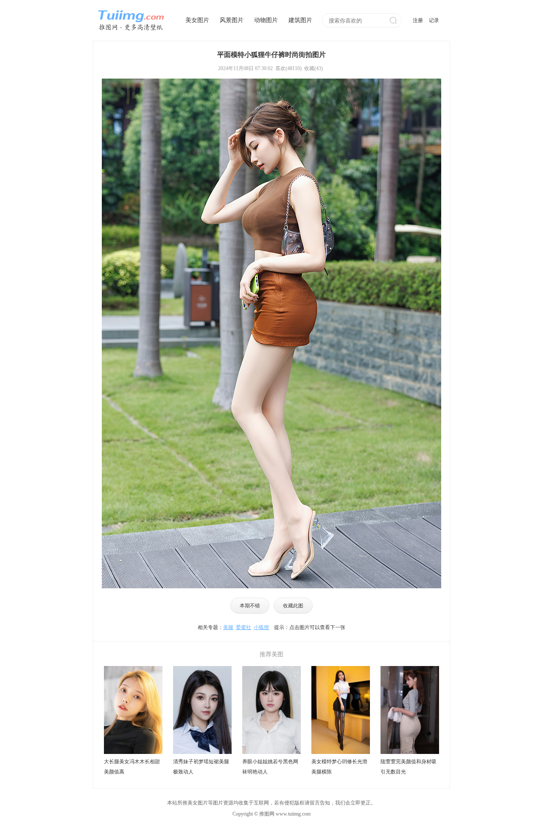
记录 (434, 20)
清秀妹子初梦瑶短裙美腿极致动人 (201, 767)
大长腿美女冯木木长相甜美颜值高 (132, 767)
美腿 (228, 627)
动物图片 (266, 20)
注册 (418, 20)
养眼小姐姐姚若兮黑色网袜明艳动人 (270, 767)
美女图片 (197, 20)
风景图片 (232, 20)
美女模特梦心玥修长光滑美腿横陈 (339, 767)
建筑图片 (300, 20)
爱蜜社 (243, 627)
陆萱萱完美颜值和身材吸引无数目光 (409, 767)
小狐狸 (261, 627)
